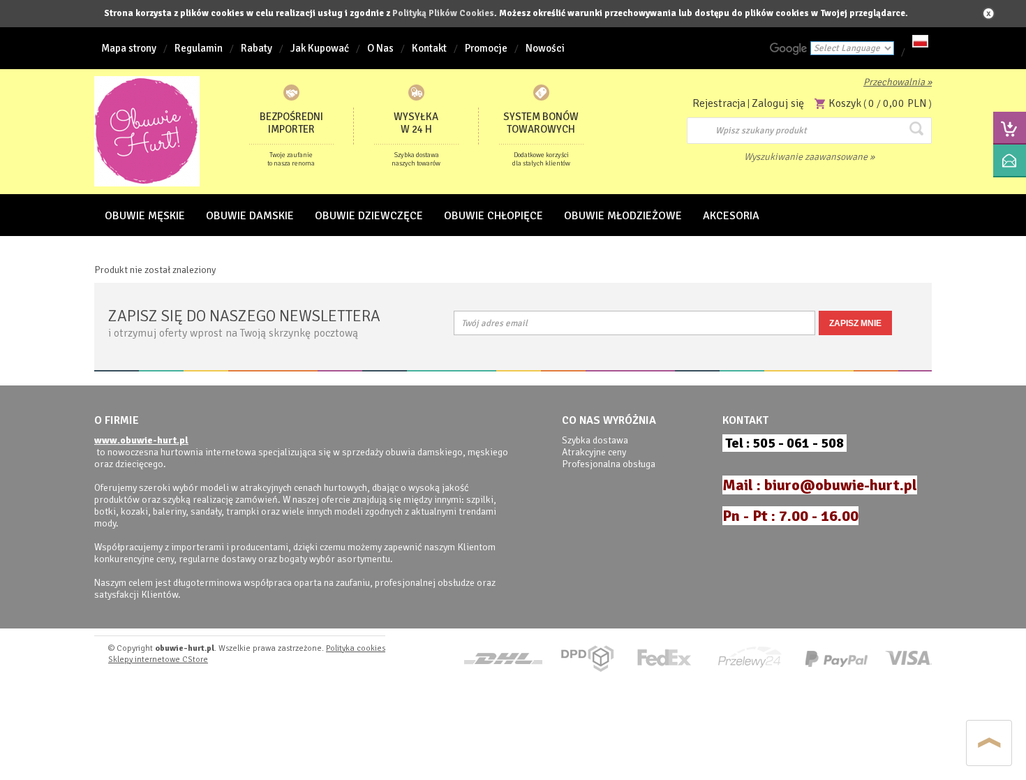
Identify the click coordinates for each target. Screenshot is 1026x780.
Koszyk (844, 103)
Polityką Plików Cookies (443, 13)
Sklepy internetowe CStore (158, 659)
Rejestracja (718, 103)
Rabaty (256, 48)
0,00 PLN (905, 103)
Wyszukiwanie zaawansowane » (809, 157)
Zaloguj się (778, 103)
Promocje (486, 48)
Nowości (545, 48)
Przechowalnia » (897, 82)
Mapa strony (128, 48)
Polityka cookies (355, 648)
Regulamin (198, 48)
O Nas (380, 48)
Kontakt (429, 48)
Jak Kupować (319, 48)
